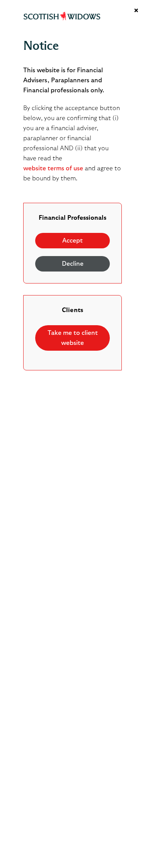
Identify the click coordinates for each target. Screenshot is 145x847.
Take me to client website (73, 338)
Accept (72, 241)
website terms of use (53, 168)
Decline (73, 264)
